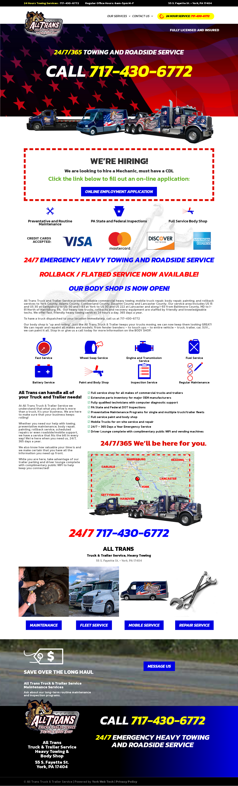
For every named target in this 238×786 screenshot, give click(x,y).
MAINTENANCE (44, 625)
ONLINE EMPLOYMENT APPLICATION (119, 192)
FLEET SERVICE (94, 625)
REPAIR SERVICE (194, 625)
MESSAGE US (159, 666)
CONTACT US (142, 16)
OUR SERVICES (118, 16)
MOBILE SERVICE (144, 625)
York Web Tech (103, 781)
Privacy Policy (126, 781)
